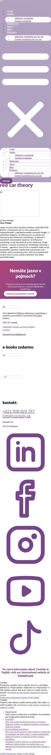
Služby (10, 14)
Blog (9, 29)
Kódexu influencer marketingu (31, 313)
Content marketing (22, 21)
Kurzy (10, 27)
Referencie (12, 24)
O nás (10, 11)
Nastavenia (5, 698)
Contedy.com (25, 675)
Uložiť (3, 754)
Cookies (6, 330)
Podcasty (12, 32)
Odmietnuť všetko (19, 698)
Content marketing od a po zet (28, 40)
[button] (25, 94)
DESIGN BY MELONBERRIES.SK (14, 334)
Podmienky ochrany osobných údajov (19, 327)
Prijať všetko (33, 698)
